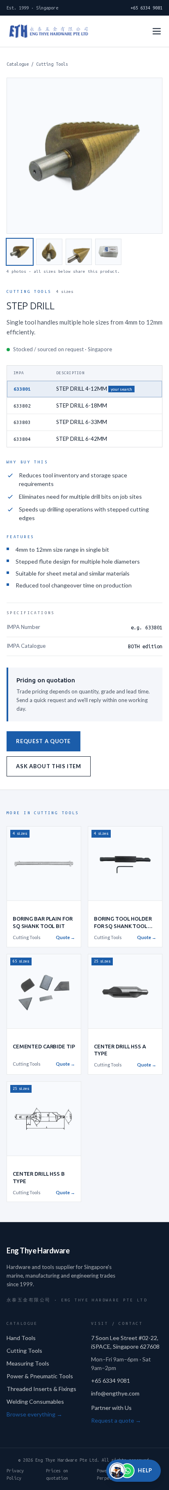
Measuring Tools (28, 1363)
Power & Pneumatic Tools (40, 1376)
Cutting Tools (52, 64)
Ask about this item (48, 766)
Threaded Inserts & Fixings (41, 1388)
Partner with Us (111, 1407)
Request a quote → (116, 1420)
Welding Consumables (35, 1401)
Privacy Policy (15, 1474)
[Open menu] (157, 31)
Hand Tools (21, 1337)
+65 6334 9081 (146, 7)
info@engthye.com (115, 1393)
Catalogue (18, 64)
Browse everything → (34, 1414)
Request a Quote (43, 741)
